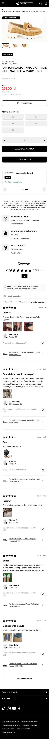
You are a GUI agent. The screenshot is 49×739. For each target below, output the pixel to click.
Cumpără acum (25, 160)
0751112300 (15, 235)
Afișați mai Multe (36, 387)
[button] (46, 3)
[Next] (44, 189)
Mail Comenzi (18, 245)
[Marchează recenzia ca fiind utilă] (43, 343)
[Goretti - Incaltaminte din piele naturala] (24, 3)
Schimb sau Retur (20, 216)
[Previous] (4, 189)
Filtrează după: (24, 302)
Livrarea (4, 95)
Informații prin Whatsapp (24, 231)
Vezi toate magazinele (13, 182)
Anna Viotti (12, 64)
